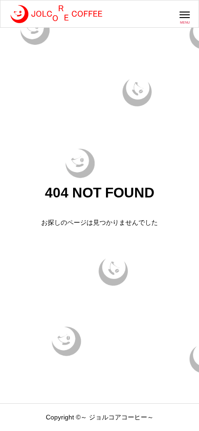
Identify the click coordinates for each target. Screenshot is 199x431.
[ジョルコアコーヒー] (56, 13)
